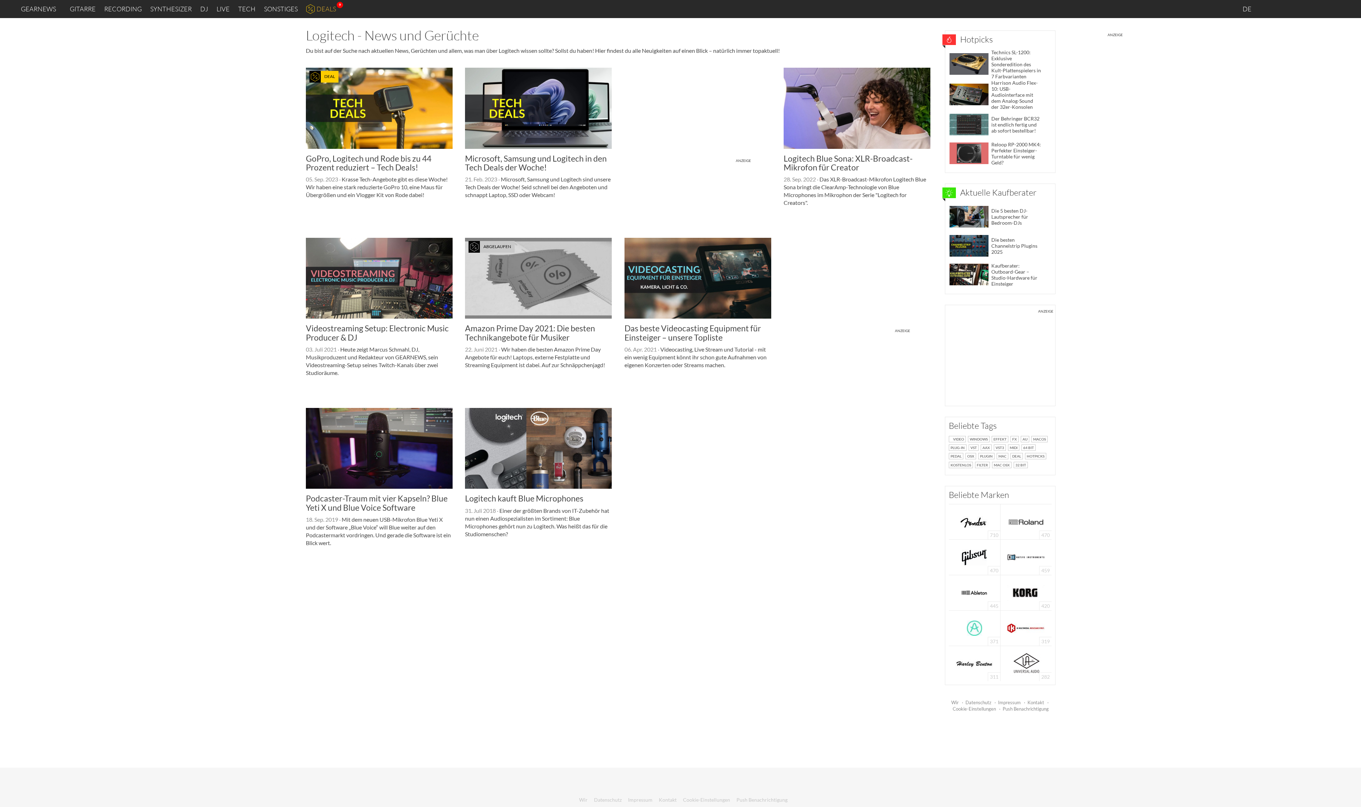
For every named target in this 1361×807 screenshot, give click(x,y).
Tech (247, 9)
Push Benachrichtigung (1026, 709)
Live (223, 9)
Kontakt (1035, 702)
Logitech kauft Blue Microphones (524, 498)
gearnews (38, 9)
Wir (955, 702)
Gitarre (83, 9)
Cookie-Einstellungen (974, 709)
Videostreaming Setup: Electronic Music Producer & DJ (377, 332)
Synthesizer (171, 9)
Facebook (1300, 9)
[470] (974, 557)
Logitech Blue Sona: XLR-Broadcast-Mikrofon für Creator (848, 162)
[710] (974, 521)
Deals (326, 9)
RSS (1332, 9)
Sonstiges (281, 9)
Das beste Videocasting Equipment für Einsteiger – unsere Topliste (693, 332)
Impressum (1009, 702)
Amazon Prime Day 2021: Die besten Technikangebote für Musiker (530, 332)
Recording (123, 9)
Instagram (1285, 8)
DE (1248, 9)
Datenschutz (978, 702)
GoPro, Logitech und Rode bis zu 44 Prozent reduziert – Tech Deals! (368, 162)
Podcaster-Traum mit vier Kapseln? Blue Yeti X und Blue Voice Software (377, 502)
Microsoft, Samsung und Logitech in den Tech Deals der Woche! (536, 162)
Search (1350, 9)
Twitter (1315, 8)
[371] (974, 627)
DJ (204, 9)
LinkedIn (1269, 8)
